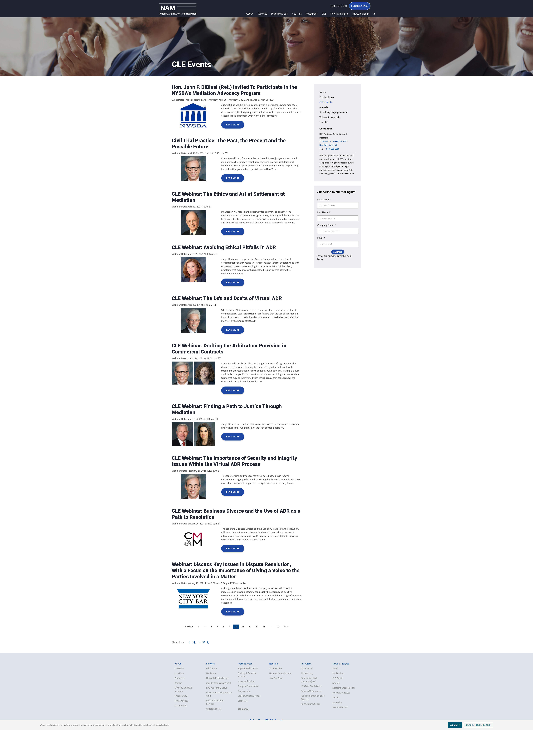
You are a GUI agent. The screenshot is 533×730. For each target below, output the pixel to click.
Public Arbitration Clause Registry (313, 697)
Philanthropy (181, 695)
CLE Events (325, 102)
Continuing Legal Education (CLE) (309, 679)
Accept (455, 725)
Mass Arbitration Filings (217, 678)
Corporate (242, 700)
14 (264, 626)
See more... (243, 708)
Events (323, 122)
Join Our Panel (276, 678)
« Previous (188, 626)
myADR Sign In (361, 13)
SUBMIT (337, 251)
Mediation (211, 673)
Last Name (323, 212)
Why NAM (179, 668)
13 (257, 626)
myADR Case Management (218, 682)
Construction (244, 691)
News (322, 92)
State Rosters (275, 668)
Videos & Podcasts (329, 117)
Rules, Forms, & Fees (310, 703)
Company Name (326, 225)
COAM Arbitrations (246, 681)
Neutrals (297, 13)
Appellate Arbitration (248, 668)
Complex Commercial (248, 686)
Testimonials (181, 705)
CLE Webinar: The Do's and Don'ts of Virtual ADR (227, 298)
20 (278, 626)
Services (262, 13)
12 (250, 626)
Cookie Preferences (478, 725)
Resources (312, 13)
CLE (324, 13)
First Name (324, 199)
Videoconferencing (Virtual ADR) (219, 694)
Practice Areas (279, 13)
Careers (178, 682)
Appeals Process (214, 708)
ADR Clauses (307, 668)
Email (321, 237)
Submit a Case (359, 5)
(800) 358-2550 (338, 6)
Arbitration (211, 668)
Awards (323, 107)
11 (243, 626)
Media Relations (340, 707)
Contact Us (180, 678)
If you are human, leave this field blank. (334, 257)
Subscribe (337, 702)
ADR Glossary (307, 673)
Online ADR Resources (311, 691)
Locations (179, 673)
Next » (287, 626)
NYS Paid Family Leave (216, 687)
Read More (232, 124)
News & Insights (339, 13)
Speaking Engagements (333, 112)
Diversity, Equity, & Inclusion (183, 689)
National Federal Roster (280, 673)
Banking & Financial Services (247, 675)
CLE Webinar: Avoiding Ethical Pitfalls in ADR (224, 247)
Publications (326, 97)
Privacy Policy (181, 700)
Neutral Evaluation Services (215, 702)
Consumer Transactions (249, 695)
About (249, 13)
